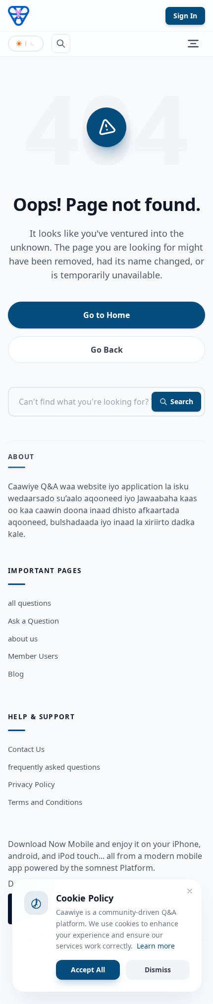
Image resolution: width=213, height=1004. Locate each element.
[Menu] (193, 43)
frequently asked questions (54, 767)
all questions (29, 603)
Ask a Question (33, 621)
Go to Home (106, 315)
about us (23, 638)
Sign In (185, 15)
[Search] (61, 43)
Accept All (88, 969)
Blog (16, 674)
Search (181, 401)
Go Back (107, 349)
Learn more (156, 946)
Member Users (33, 656)
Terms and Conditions (45, 802)
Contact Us (26, 749)
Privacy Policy (31, 784)
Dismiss (158, 969)
